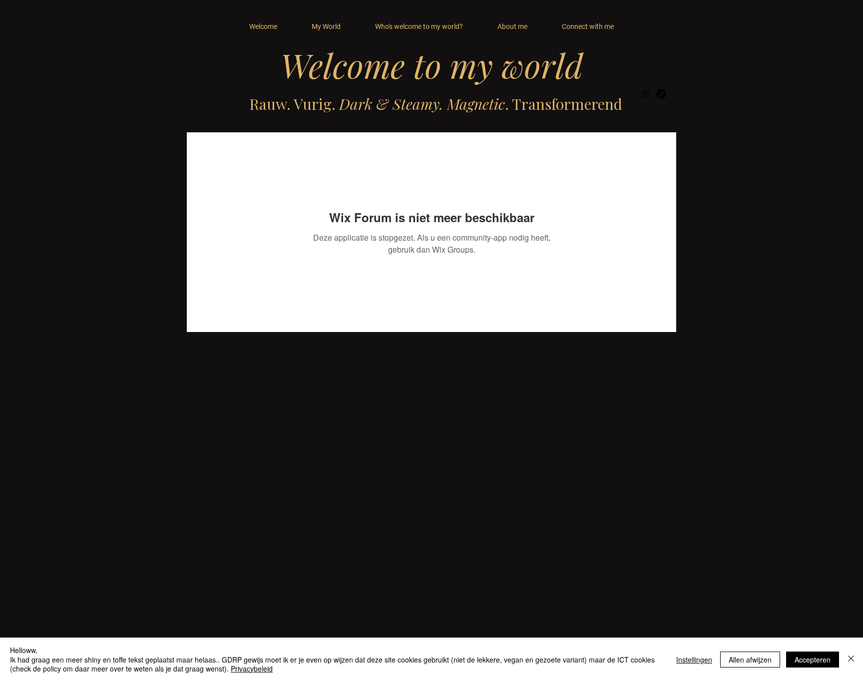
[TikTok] (661, 94)
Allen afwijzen (750, 660)
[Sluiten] (851, 659)
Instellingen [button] (694, 660)
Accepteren (813, 660)
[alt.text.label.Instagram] (646, 94)
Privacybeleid (252, 669)
